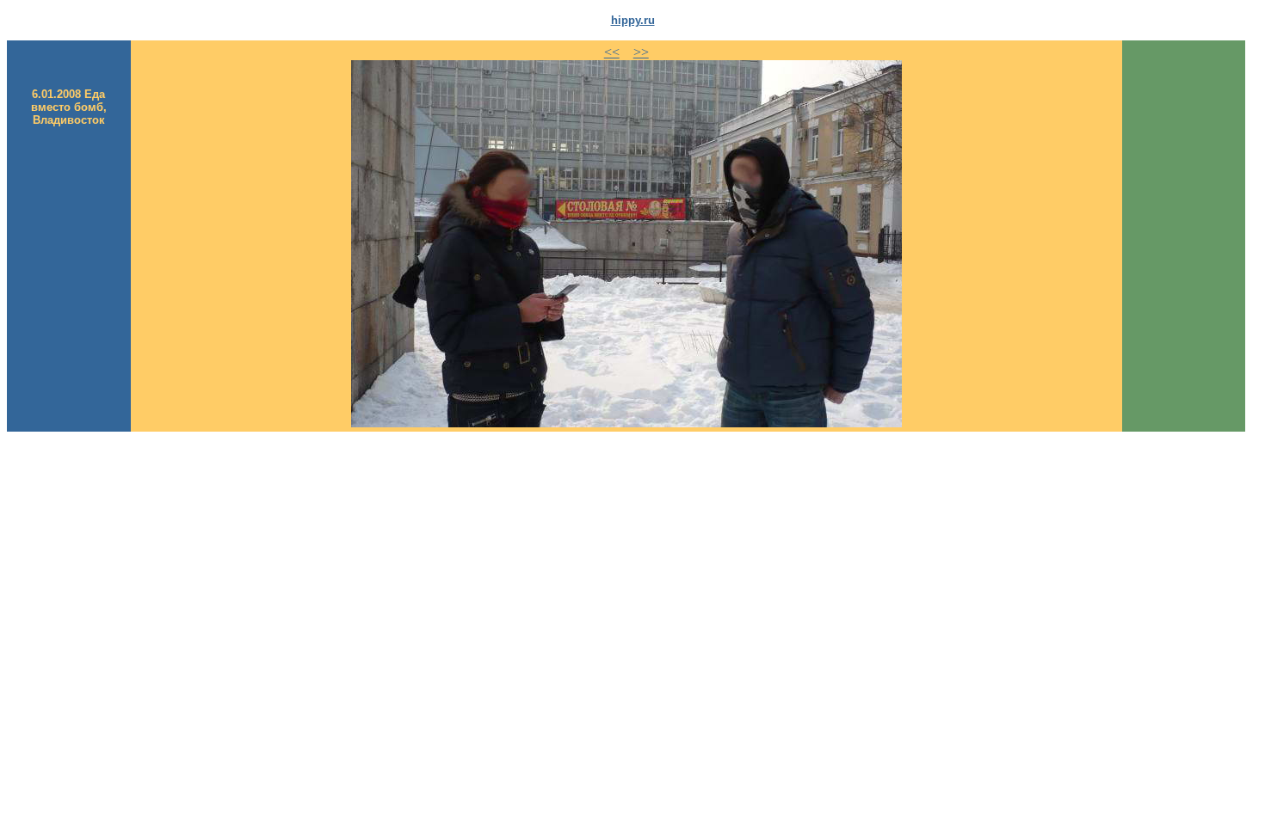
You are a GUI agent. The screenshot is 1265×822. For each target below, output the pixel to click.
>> (641, 52)
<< (612, 52)
